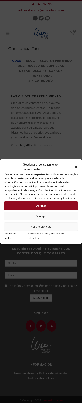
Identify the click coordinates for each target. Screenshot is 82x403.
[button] (76, 167)
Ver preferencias (41, 226)
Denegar (41, 216)
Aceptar (41, 205)
